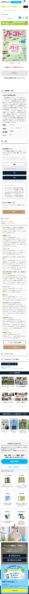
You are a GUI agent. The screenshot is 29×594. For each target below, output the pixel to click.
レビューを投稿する (13, 347)
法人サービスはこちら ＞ (7, 470)
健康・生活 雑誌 (8, 10)
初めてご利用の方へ (14, 467)
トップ (2, 10)
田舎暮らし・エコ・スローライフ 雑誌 (12, 368)
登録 (14, 211)
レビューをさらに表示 (15, 342)
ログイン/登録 (16, 2)
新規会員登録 (14, 461)
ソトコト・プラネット (5, 17)
